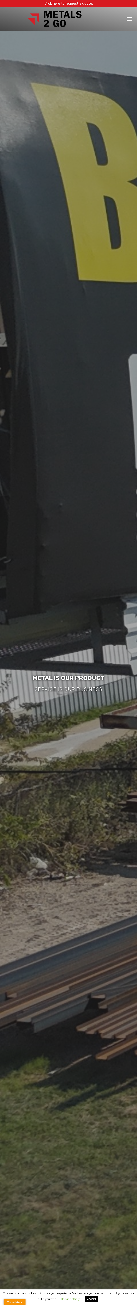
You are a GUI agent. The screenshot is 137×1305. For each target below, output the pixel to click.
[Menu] (129, 19)
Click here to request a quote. (68, 3)
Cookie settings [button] (70, 1299)
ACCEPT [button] (91, 1299)
